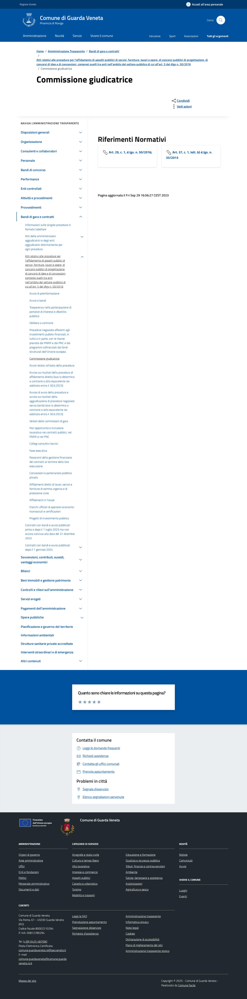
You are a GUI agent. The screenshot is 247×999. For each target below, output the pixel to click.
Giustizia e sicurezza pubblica (143, 860)
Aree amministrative (31, 860)
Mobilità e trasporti (83, 895)
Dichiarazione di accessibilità (142, 939)
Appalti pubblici (81, 878)
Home (40, 51)
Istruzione (155, 36)
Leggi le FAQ (79, 916)
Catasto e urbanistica (84, 883)
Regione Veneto (28, 4)
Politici (22, 878)
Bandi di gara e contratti (104, 51)
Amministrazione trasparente (143, 916)
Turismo (76, 889)
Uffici (22, 866)
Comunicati (186, 860)
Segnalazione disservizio (86, 928)
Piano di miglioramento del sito (144, 945)
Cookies (130, 933)
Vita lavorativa (81, 866)
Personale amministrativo (34, 883)
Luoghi (183, 890)
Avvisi (182, 866)
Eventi (183, 896)
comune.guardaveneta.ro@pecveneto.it (42, 950)
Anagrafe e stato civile (85, 854)
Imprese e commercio (85, 872)
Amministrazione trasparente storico (147, 951)
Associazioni (191, 36)
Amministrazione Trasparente (66, 51)
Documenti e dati (29, 889)
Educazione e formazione (141, 854)
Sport (172, 36)
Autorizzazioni (134, 883)
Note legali (132, 928)
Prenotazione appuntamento (89, 922)
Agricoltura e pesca (137, 889)
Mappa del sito (27, 981)
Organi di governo (29, 854)
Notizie (183, 854)
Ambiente (131, 872)
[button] (204, 4)
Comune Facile (186, 985)
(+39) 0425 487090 (35, 941)
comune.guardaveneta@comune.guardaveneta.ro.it (43, 961)
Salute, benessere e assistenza (144, 878)
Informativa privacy (137, 922)
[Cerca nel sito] (220, 20)
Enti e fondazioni (29, 872)
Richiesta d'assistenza (85, 933)
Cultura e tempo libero (85, 860)
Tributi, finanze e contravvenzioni (145, 866)
